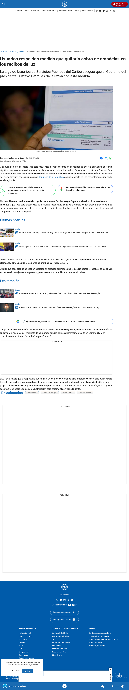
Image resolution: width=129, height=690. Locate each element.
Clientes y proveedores (60, 649)
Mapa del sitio (57, 655)
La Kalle (22, 642)
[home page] (64, 4)
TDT (53, 639)
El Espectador (24, 652)
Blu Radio (3, 52)
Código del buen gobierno (61, 642)
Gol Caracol (23, 639)
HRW (27, 11)
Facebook (101, 159)
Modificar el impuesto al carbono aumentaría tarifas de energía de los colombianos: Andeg (59, 307)
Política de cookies (96, 642)
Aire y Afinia (32, 393)
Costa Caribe (67, 393)
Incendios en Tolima (49, 11)
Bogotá (17, 290)
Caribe (21, 52)
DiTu (20, 649)
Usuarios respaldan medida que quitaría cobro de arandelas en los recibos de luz (55, 52)
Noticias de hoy (85, 393)
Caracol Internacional (26, 658)
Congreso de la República (51, 177)
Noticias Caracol (25, 633)
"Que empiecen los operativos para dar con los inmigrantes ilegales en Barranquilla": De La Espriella (63, 246)
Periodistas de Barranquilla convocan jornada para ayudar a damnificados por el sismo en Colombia (63, 232)
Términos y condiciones (97, 646)
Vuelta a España (87, 11)
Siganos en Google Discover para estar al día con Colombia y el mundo (88, 188)
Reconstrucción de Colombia (69, 11)
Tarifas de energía (49, 393)
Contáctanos (56, 646)
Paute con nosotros (59, 652)
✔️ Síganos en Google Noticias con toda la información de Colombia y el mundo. (59, 321)
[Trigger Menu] (3, 4)
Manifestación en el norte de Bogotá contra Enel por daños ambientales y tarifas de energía (59, 293)
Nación (17, 304)
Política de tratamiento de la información (103, 639)
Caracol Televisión (25, 636)
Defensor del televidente (61, 636)
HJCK (21, 646)
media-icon (64, 686)
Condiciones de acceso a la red (100, 633)
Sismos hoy (35, 11)
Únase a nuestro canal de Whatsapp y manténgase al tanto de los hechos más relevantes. (26, 190)
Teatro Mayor (23, 655)
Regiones (13, 52)
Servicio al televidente (60, 633)
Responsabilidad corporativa (99, 636)
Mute (102, 686)
